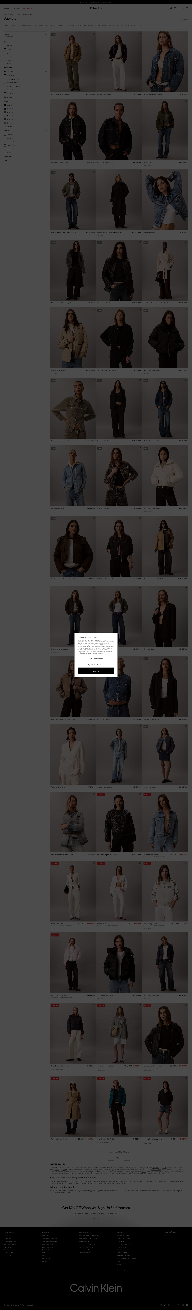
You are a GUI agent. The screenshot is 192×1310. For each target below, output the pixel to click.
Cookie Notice (85, 653)
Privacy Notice (97, 653)
